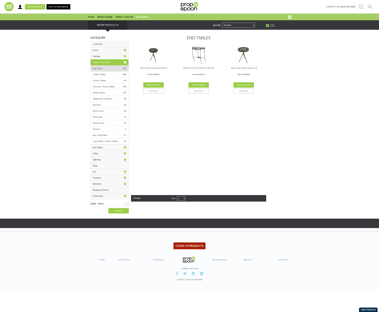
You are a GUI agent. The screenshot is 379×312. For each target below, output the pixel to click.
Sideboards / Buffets (109, 98)
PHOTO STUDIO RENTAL (58, 7)
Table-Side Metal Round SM (153, 68)
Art (94, 171)
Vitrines (109, 129)
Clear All (118, 211)
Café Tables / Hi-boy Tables (109, 141)
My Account (124, 260)
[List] (272, 25)
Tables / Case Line (124, 16)
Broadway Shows (101, 190)
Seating (96, 56)
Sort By (216, 25)
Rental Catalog (35, 7)
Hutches (109, 104)
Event (95, 50)
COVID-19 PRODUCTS (189, 245)
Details (153, 91)
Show (173, 198)
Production (98, 196)
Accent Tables (109, 80)
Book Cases (109, 111)
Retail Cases (109, 123)
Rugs (95, 165)
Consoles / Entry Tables (109, 86)
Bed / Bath (98, 147)
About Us (248, 260)
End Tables (109, 68)
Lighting (96, 159)
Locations (283, 260)
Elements (97, 183)
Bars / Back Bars (109, 135)
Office (96, 153)
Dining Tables (109, 92)
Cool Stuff (97, 44)
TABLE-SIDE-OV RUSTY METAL (199, 68)
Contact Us (158, 260)
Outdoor (97, 177)
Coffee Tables (109, 74)
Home (91, 16)
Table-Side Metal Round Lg (244, 68)
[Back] (290, 17)
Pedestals (109, 117)
